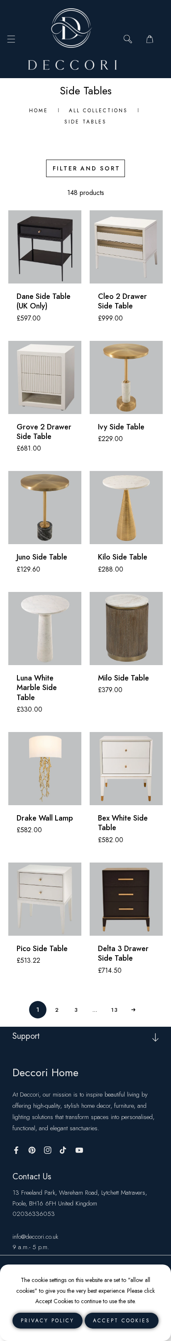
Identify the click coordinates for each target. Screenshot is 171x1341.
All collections (98, 110)
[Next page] (133, 1010)
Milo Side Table (123, 678)
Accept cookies (121, 1320)
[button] (11, 39)
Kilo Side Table (122, 557)
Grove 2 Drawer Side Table (44, 432)
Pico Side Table (42, 949)
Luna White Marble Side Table (37, 688)
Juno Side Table (42, 557)
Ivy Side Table (121, 427)
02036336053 (33, 1213)
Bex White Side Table (123, 823)
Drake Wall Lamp (45, 818)
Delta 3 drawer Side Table (123, 954)
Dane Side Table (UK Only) (44, 301)
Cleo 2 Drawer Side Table (122, 301)
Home (38, 110)
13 (114, 1009)
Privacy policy (47, 1320)
